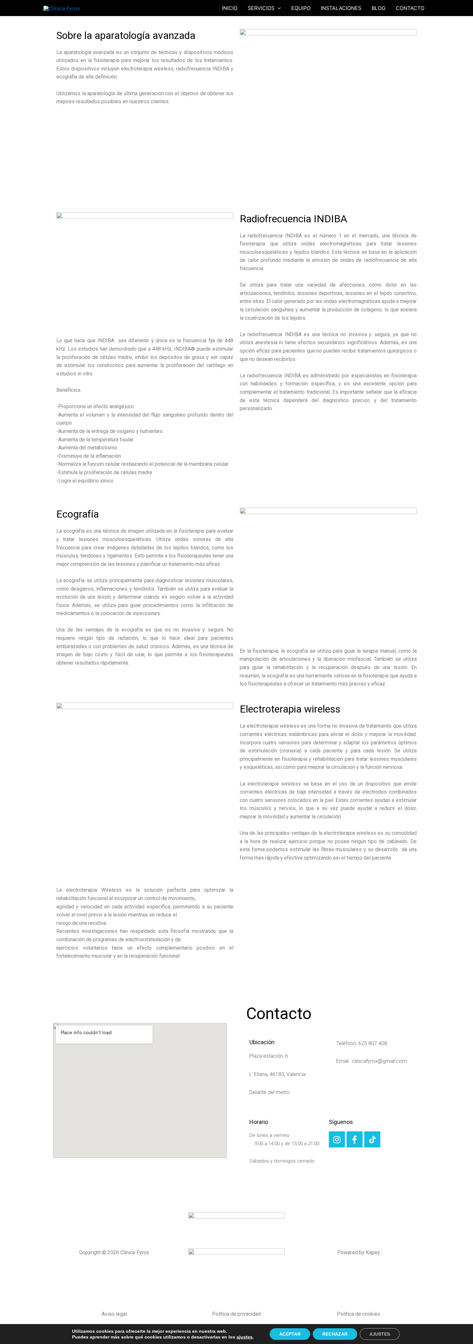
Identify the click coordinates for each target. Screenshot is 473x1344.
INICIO (229, 8)
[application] (277, 8)
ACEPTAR (290, 1334)
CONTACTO (410, 8)
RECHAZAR (335, 1334)
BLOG (378, 8)
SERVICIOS (261, 8)
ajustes (244, 1336)
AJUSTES (379, 1334)
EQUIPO (301, 8)
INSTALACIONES (341, 8)
